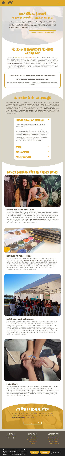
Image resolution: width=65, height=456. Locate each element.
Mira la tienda (54, 436)
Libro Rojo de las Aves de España (24, 57)
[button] (62, 3)
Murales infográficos (32, 436)
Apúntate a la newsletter (53, 437)
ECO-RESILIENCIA (23, 157)
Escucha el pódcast (53, 441)
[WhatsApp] (14, 438)
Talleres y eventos (33, 441)
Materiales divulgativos (32, 439)
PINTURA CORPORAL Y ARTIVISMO (30, 120)
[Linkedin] (11, 438)
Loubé (10, 2)
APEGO (18, 147)
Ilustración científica (32, 437)
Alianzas (33, 443)
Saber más (56, 452)
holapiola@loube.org (11, 436)
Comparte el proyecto (54, 443)
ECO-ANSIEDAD (22, 152)
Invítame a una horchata (53, 439)
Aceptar (34, 452)
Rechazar (44, 452)
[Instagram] (8, 438)
